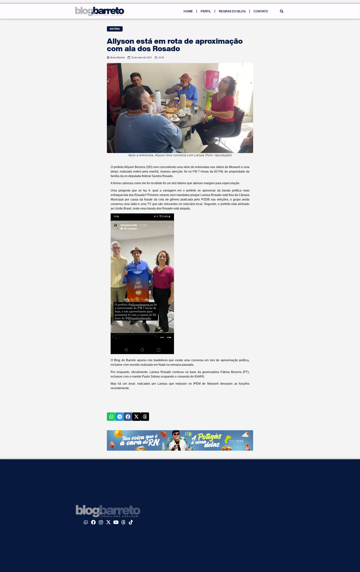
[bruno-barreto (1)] (180, 449)
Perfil (206, 11)
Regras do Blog (232, 11)
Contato (261, 11)
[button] (281, 11)
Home (188, 11)
